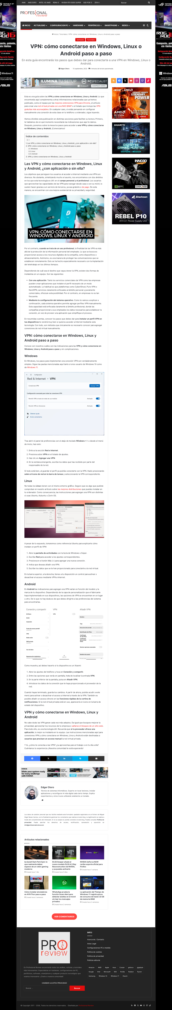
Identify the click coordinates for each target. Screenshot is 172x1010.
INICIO (27, 25)
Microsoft (107, 972)
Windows (34, 149)
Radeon (131, 972)
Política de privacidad (95, 956)
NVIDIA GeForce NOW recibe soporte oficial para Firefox (91, 864)
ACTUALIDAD (39, 25)
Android (34, 154)
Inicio (56, 34)
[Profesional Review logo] (34, 13)
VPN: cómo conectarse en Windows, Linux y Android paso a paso (54, 146)
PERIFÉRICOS (94, 25)
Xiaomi (125, 976)
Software (80, 40)
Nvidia (122, 972)
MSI (115, 972)
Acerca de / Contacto (95, 939)
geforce (130, 967)
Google (91, 972)
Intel (98, 972)
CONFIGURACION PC (59, 25)
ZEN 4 (97, 3)
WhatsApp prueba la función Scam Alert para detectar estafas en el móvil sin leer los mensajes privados (64, 896)
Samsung (92, 976)
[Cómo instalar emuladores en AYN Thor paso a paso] (36, 882)
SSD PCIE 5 (87, 3)
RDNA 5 (56, 3)
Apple (107, 967)
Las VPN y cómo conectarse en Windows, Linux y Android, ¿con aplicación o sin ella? (61, 143)
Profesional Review (86, 1005)
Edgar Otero (64, 69)
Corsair (122, 967)
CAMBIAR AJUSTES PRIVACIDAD (54, 983)
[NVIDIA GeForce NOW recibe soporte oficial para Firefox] (92, 852)
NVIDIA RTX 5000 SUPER (71, 3)
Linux (33, 151)
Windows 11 (32, 367)
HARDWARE (78, 25)
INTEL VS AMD (44, 3)
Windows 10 (103, 976)
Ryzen (139, 972)
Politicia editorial (93, 960)
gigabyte (140, 967)
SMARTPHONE (111, 25)
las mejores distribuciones (69, 489)
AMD (99, 967)
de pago (85, 187)
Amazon (91, 967)
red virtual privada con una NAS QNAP (55, 106)
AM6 (23, 3)
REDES (125, 25)
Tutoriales (63, 34)
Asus (114, 967)
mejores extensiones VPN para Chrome (72, 103)
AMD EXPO (32, 3)
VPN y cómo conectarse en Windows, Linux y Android (49, 157)
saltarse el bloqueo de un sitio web (87, 726)
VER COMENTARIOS (64, 916)
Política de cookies (94, 952)
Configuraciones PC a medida (98, 948)
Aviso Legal (91, 944)
